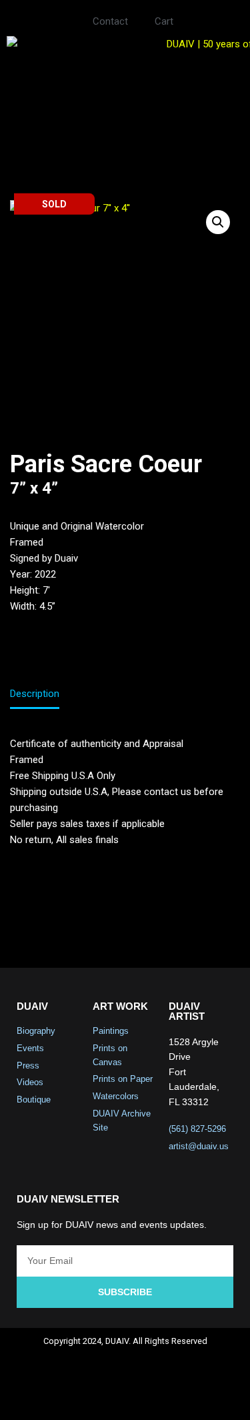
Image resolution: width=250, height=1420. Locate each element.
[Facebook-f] (72, 1397)
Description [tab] (34, 694)
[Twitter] (107, 1397)
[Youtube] (143, 1397)
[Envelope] (178, 1397)
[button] (125, 129)
